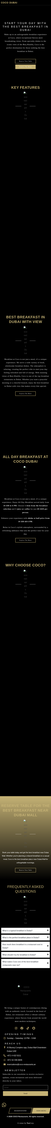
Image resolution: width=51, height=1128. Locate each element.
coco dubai (9, 2)
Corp (30, 1123)
